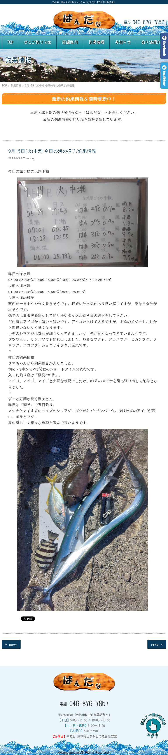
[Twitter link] (164, 85)
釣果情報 (96, 42)
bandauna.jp (70, 752)
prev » (157, 644)
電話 (144, 22)
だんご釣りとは (37, 42)
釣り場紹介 (151, 42)
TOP (10, 42)
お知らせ (123, 42)
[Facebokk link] (164, 55)
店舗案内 (70, 42)
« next (11, 644)
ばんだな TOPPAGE (84, 20)
